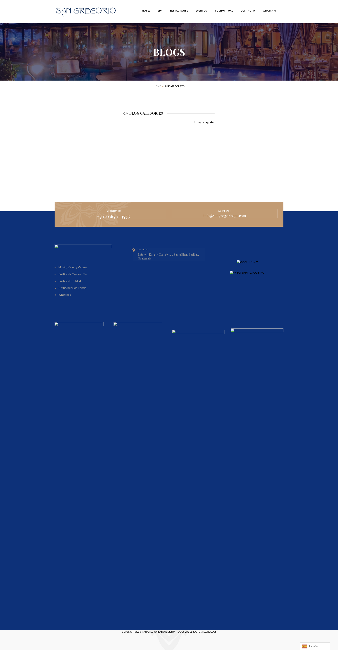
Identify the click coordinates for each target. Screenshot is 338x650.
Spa (160, 10)
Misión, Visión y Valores (72, 267)
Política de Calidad (69, 281)
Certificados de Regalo (72, 287)
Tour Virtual (224, 10)
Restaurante (179, 10)
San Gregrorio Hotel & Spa (158, 631)
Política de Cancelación (72, 274)
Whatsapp (270, 10)
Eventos (201, 10)
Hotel (146, 10)
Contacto (248, 10)
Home (157, 86)
